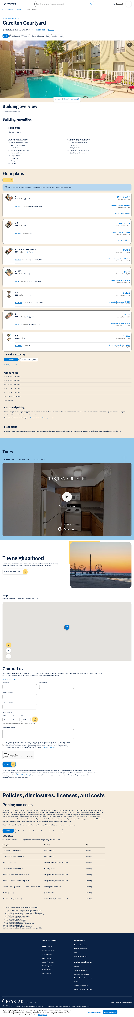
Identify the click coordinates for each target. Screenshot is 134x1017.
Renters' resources (48, 962)
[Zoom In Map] (8, 650)
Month (5, 715)
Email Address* (8, 703)
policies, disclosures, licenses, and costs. (41, 418)
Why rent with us (47, 969)
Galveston (10, 9)
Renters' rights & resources (83, 978)
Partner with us (79, 940)
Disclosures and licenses (83, 962)
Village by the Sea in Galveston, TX (81, 1006)
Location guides (47, 966)
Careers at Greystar (80, 949)
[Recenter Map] (8, 645)
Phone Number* (8, 693)
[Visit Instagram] (27, 1002)
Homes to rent (47, 946)
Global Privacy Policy (48, 747)
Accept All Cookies (110, 1012)
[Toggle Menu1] (128, 4)
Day (13, 715)
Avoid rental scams (48, 951)
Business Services (80, 945)
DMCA (76, 982)
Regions (76, 952)
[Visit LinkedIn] (31, 1002)
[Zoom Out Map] (8, 656)
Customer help (47, 954)
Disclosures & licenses (81, 974)
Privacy (76, 967)
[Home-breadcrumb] (3, 9)
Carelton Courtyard (31, 9)
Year (22, 715)
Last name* (43, 683)
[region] (67, 1012)
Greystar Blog (46, 973)
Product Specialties (80, 956)
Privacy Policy (42, 1015)
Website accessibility (81, 985)
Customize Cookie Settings (83, 989)
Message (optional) (9, 727)
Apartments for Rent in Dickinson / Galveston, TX (29, 1006)
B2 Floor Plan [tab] (39, 459)
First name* (6, 683)
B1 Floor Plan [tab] (24, 459)
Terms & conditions (80, 970)
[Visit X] (35, 1002)
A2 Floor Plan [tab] (9, 459)
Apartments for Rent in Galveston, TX (57, 1006)
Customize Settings (94, 1012)
